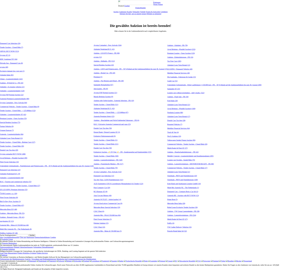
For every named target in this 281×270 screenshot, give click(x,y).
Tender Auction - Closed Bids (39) (12, 146)
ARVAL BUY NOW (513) (9, 51)
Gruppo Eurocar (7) (7, 130)
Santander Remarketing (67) (103, 85)
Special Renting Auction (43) (104, 65)
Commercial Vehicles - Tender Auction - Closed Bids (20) (187, 144)
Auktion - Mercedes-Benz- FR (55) (12, 213)
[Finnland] (215, 261)
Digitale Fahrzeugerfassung (23, 247)
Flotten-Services (42, 253)
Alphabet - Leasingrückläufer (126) (12, 91)
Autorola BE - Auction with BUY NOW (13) (183, 195)
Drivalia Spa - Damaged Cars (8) (11, 63)
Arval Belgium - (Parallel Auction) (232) (181, 49)
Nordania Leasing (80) (175, 112)
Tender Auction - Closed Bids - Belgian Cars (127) (17, 142)
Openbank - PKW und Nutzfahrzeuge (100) (182, 180)
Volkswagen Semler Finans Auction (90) (181, 140)
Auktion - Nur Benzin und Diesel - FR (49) (109, 81)
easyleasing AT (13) (7, 221)
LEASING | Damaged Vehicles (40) (179, 69)
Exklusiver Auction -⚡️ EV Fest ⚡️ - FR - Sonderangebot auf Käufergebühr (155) (122, 152)
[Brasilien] (230, 261)
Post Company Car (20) (102, 188)
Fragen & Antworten (153, 12)
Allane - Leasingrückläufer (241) (11, 79)
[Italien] (120, 261)
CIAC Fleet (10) (99, 227)
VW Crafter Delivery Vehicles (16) (179, 227)
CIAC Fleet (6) (99, 211)
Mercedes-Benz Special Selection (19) (107, 207)
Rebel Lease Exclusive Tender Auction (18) (182, 207)
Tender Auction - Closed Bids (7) (11, 47)
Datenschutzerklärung (42, 237)
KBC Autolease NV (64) (8, 59)
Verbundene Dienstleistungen (43, 247)
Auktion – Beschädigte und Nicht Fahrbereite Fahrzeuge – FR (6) (116, 120)
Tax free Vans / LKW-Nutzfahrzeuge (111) (108, 180)
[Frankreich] (104, 261)
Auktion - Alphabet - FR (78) (177, 45)
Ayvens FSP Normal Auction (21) (105, 93)
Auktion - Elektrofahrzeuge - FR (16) (180, 57)
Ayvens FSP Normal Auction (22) (11, 95)
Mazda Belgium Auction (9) (103, 97)
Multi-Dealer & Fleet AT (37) (177, 148)
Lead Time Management (8, 253)
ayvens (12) (98, 57)
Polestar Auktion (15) (101, 223)
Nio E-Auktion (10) (174, 136)
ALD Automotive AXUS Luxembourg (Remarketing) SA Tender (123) (118, 184)
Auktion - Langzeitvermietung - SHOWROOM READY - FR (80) (190, 164)
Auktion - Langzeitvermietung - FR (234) (181, 215)
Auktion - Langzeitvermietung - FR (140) (108, 160)
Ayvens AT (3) (5, 55)
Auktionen (122, 12)
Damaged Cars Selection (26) (10, 43)
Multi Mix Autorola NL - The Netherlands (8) (16, 229)
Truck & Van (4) (173, 132)
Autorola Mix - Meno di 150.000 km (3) (108, 231)
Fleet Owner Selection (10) (9, 162)
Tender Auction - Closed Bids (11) (105, 140)
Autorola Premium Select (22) (104, 116)
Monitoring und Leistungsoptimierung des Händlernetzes (76, 259)
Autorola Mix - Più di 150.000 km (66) (107, 215)
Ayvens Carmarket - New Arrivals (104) (108, 45)
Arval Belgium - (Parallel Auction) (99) (13, 158)
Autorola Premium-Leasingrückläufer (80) (14, 99)
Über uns (23, 237)
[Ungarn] (169, 261)
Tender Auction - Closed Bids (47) (12, 205)
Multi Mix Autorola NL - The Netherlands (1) (183, 188)
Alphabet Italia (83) (7, 75)
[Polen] (145, 261)
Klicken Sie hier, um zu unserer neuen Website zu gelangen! (140, 14)
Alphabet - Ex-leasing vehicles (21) (12, 87)
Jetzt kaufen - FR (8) (101, 89)
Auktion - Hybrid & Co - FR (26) (11, 83)
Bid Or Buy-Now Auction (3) (10, 201)
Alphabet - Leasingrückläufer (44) (12, 178)
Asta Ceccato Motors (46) (103, 195)
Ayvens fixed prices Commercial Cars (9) (108, 203)
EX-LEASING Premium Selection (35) (13, 190)
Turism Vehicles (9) (7, 126)
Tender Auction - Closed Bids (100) (106, 156)
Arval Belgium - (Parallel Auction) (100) (181, 109)
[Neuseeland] (247, 261)
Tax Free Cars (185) (174, 61)
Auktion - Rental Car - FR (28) (104, 73)
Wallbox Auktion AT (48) (9, 233)
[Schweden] (76, 261)
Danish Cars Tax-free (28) (176, 120)
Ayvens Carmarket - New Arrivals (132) (108, 172)
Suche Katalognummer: (8, 235)
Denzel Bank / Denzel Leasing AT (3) (107, 132)
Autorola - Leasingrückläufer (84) (11, 134)
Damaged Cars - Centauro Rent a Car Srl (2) (182, 192)
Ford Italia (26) (172, 101)
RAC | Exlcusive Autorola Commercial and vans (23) (112, 124)
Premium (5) (98, 77)
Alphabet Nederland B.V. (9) (10, 174)
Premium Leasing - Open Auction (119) (181, 53)
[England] (85, 261)
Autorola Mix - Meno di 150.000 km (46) (14, 225)
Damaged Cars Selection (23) (10, 170)
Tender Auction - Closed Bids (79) (106, 168)
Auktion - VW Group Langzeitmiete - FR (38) (183, 211)
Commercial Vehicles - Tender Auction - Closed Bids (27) (20, 186)
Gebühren (164, 12)
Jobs (1, 237)
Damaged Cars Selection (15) (104, 176)
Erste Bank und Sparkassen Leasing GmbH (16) (184, 184)
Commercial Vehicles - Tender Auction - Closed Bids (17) (187, 168)
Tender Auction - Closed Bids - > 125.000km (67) (111, 112)
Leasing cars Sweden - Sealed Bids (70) (181, 160)
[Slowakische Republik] (186, 261)
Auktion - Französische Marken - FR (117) (108, 164)
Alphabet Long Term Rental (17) (178, 116)
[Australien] (152, 261)
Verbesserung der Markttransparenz (12, 259)
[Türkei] (222, 261)
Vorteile (142, 12)
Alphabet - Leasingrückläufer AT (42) (13, 114)
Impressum (30, 237)
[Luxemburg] (95, 261)
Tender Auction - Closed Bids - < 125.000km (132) (18, 111)
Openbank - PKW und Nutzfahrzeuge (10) (182, 176)
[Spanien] (113, 261)
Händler (143, 8)
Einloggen (156, 2)
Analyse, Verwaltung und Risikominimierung (40, 259)
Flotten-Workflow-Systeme (26, 253)
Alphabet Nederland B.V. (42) (104, 108)
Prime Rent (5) (172, 199)
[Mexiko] (237, 261)
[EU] (175, 261)
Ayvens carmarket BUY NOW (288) (13, 154)
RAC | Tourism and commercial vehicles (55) (15, 182)
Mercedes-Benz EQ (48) (8, 209)
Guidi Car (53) (172, 81)
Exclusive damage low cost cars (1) (12, 71)
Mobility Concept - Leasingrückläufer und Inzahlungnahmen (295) (190, 156)
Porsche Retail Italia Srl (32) (177, 231)
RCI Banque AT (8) (100, 192)
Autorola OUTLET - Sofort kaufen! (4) (107, 199)
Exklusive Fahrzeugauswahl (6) (105, 136)
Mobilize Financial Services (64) (178, 128)
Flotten (137, 8)
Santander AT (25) (173, 89)
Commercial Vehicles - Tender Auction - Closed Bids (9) (19, 107)
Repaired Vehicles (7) (174, 124)
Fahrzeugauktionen (6, 247)
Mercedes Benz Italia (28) (176, 203)
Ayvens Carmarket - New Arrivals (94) (13, 103)
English (127, 6)
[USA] (198, 261)
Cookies (53, 237)
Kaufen (129, 12)
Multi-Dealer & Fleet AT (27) (177, 219)
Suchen (116, 12)
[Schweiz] (60, 261)
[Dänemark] (31, 261)
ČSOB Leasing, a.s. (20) (8, 193)
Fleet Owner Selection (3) (103, 219)
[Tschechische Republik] (133, 261)
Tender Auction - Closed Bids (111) (106, 104)
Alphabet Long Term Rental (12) (178, 65)
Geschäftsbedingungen (11, 237)
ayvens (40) (4, 67)
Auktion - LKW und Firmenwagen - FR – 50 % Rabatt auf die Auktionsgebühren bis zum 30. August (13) (130, 69)
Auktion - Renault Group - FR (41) (12, 217)
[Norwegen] (205, 261)
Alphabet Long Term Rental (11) (11, 138)
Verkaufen (136, 12)
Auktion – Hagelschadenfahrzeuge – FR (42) (183, 152)
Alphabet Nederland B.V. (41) (104, 49)
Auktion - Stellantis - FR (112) (104, 61)
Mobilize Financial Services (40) (178, 73)
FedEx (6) (170, 223)
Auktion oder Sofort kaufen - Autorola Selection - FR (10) (114, 101)
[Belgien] (68, 261)
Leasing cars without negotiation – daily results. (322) (185, 93)
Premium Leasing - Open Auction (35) (13, 118)
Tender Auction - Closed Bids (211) (106, 144)
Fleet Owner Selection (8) (9, 197)
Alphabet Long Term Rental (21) (178, 105)
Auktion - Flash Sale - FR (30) (177, 97)
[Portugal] (161, 261)
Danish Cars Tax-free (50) (103, 128)
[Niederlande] (42, 261)
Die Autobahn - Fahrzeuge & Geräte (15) (181, 77)
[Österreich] (51, 261)
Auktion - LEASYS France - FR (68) (107, 53)
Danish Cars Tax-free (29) (9, 150)
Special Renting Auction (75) (10, 122)
